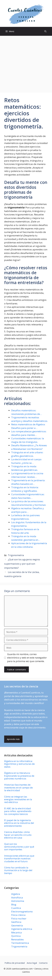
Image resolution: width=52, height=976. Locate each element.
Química (16, 935)
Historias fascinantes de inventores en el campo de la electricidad (18, 787)
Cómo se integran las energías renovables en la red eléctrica (18, 799)
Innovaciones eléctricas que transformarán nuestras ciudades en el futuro (19, 858)
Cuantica (16, 908)
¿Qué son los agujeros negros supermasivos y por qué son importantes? (22, 563)
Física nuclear (18, 918)
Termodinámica (20, 942)
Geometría (17, 925)
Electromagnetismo (22, 911)
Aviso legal (32, 962)
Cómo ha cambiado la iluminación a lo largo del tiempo (18, 870)
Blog (13, 904)
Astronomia (17, 901)
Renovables (17, 939)
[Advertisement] (26, 63)
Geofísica (16, 921)
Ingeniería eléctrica (21, 928)
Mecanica (16, 932)
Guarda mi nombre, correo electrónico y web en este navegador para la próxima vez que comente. (27, 658)
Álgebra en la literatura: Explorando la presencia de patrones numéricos (19, 775)
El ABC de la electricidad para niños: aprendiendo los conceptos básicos (17, 811)
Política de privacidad (15, 962)
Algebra (15, 894)
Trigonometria (16, 555)
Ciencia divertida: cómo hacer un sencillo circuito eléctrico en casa (17, 834)
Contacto (43, 962)
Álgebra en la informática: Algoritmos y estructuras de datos (19, 764)
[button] (45, 31)
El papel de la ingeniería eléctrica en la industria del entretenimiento (19, 823)
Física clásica (18, 914)
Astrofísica (17, 897)
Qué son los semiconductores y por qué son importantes (19, 846)
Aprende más (13, 739)
